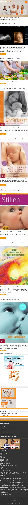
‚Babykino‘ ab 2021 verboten (8, 23)
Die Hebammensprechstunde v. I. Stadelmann (13, 243)
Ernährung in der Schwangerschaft (10, 58)
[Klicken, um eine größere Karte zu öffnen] (9, 413)
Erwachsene (3, 482)
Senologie (2, 491)
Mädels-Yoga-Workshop (4, 426)
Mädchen (1, 489)
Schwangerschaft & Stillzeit (8, 25)
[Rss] (13, 502)
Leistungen (4, 487)
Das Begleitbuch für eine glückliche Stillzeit (12, 139)
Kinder (19, 485)
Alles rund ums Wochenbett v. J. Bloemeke (12, 88)
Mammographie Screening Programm (7, 434)
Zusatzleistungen (6, 495)
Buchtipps (6, 17)
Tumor (9, 493)
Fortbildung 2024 (3, 484)
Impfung (5, 485)
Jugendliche (13, 485)
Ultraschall (13, 492)
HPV (20, 484)
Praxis (5, 489)
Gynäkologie (16, 484)
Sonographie (15, 491)
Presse (8, 489)
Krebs (22, 485)
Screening (25, 489)
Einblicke (16, 480)
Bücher (11, 480)
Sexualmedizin (8, 491)
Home (2, 17)
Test (6, 493)
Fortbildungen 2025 (3, 430)
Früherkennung (11, 484)
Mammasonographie (22, 487)
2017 (1, 478)
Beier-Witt (8, 478)
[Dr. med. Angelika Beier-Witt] (14, 7)
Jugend (9, 485)
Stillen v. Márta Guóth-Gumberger (10, 190)
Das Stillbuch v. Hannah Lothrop (9, 299)
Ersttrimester (20, 480)
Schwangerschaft (16, 489)
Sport (19, 491)
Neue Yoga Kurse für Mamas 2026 (6, 428)
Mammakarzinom (14, 487)
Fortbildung (15, 482)
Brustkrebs (19, 478)
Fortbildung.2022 (23, 482)
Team (2, 493)
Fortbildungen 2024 (3, 432)
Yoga (23, 493)
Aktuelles (2, 25)
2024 (4, 478)
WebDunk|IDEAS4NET (10, 498)
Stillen (22, 491)
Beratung (14, 478)
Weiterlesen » (3, 53)
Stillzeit (25, 491)
